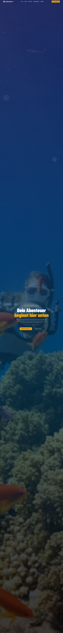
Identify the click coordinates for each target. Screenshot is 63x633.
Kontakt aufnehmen (38, 328)
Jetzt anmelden (56, 1)
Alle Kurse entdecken (25, 328)
